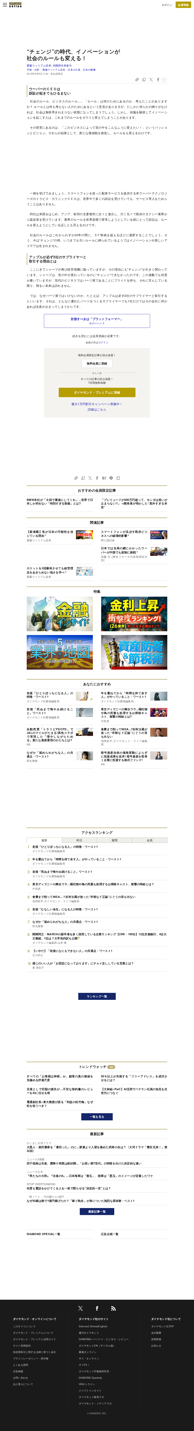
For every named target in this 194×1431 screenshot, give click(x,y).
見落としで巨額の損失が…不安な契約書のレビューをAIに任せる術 (60, 1091)
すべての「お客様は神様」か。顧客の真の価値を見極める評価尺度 (60, 1078)
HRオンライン (87, 1384)
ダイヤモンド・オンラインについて (34, 1319)
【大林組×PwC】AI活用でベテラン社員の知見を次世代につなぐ (134, 1091)
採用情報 (156, 1339)
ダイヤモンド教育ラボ (91, 1397)
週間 (114, 840)
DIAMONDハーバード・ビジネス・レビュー (104, 1339)
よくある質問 (20, 1365)
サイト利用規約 (22, 1345)
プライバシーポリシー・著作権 (30, 1358)
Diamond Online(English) (93, 1326)
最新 (44, 840)
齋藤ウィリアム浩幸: (49, 65)
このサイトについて (24, 1326)
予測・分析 (33, 69)
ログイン (167, 5)
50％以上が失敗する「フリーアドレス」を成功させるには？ (134, 1078)
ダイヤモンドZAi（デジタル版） (97, 1345)
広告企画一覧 (109, 1234)
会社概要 (156, 1332)
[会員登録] (183, 5)
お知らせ (156, 1345)
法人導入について (23, 1384)
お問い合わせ (20, 1377)
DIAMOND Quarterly (90, 1377)
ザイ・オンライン (89, 1358)
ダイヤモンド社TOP (162, 1326)
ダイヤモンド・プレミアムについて (33, 1332)
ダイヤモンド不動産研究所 (94, 1371)
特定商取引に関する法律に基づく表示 (34, 1352)
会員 (150, 840)
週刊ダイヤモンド (89, 1332)
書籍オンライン (87, 1352)
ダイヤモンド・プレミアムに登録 (97, 392)
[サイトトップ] (15, 4)
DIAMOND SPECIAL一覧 (43, 1234)
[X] (80, 1309)
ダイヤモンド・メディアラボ (95, 1403)
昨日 (79, 840)
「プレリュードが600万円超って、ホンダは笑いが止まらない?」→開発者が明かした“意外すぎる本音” (134, 503)
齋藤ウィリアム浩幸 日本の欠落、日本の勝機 (68, 69)
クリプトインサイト (90, 1390)
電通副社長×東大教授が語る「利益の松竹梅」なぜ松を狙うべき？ (60, 1104)
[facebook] (97, 1309)
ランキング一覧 (97, 996)
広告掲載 (18, 1371)
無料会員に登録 (97, 363)
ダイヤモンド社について (166, 1319)
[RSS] (113, 1309)
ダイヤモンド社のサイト (94, 1319)
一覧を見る (97, 1117)
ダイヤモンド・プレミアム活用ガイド (34, 1339)
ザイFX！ (84, 1365)
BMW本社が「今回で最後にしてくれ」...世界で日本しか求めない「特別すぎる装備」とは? (60, 502)
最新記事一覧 (97, 1211)
